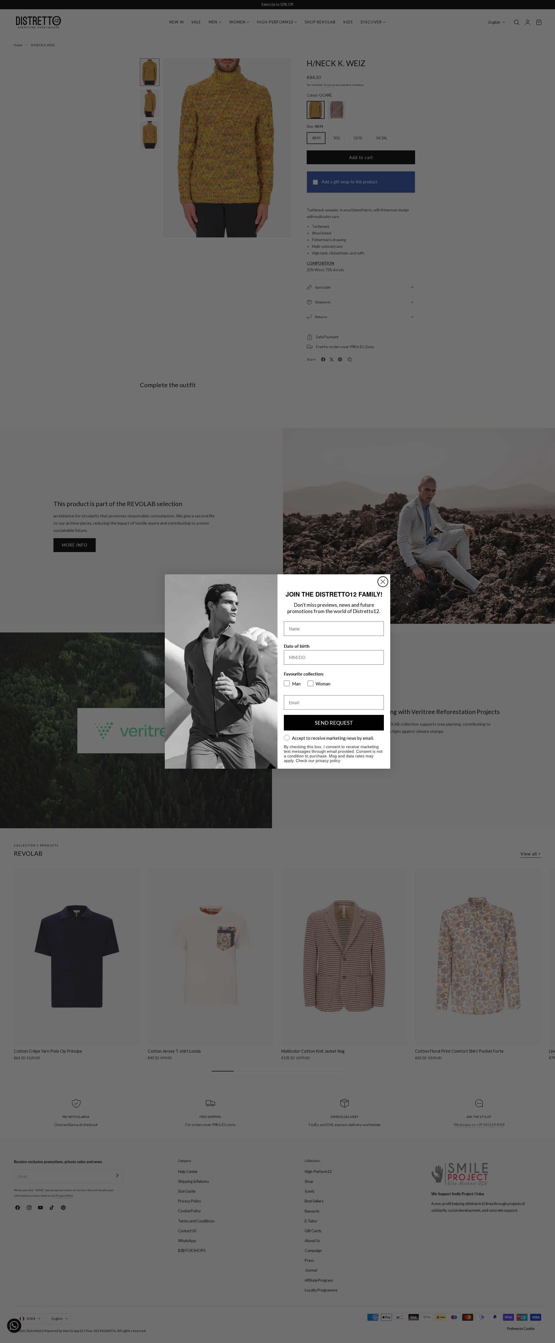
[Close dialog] (383, 582)
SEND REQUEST (334, 723)
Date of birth (296, 645)
